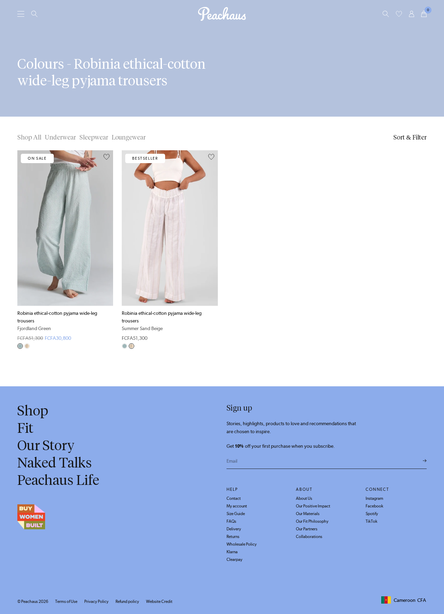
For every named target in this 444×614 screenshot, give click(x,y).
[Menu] (20, 13)
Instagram (374, 498)
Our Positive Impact (313, 506)
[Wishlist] (399, 14)
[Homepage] (222, 14)
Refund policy (127, 601)
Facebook (374, 506)
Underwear (60, 137)
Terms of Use (66, 601)
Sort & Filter (410, 137)
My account (237, 506)
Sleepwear (93, 137)
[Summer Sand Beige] (27, 346)
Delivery (234, 529)
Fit (25, 428)
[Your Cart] (424, 14)
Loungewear (129, 137)
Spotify (372, 513)
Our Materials (307, 513)
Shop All (29, 137)
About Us (304, 498)
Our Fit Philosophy (312, 521)
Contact (234, 498)
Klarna (232, 551)
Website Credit (159, 601)
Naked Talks (54, 462)
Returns (233, 536)
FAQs (231, 521)
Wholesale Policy (242, 544)
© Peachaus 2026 (32, 601)
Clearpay (234, 559)
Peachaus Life (58, 480)
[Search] (34, 14)
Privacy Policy (96, 601)
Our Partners (306, 529)
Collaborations (309, 536)
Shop (32, 410)
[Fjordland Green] (20, 346)
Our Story (46, 445)
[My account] (411, 14)
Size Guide (236, 513)
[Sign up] (425, 461)
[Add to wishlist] (106, 157)
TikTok (371, 521)
